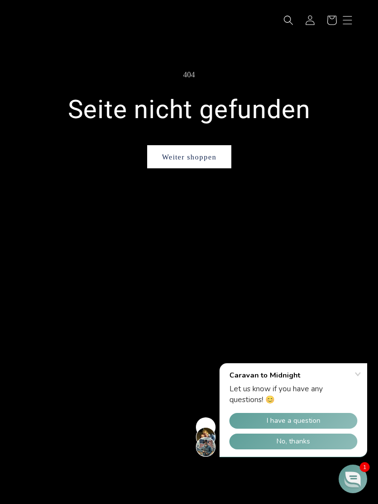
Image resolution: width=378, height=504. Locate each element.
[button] (288, 20)
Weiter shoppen (189, 157)
